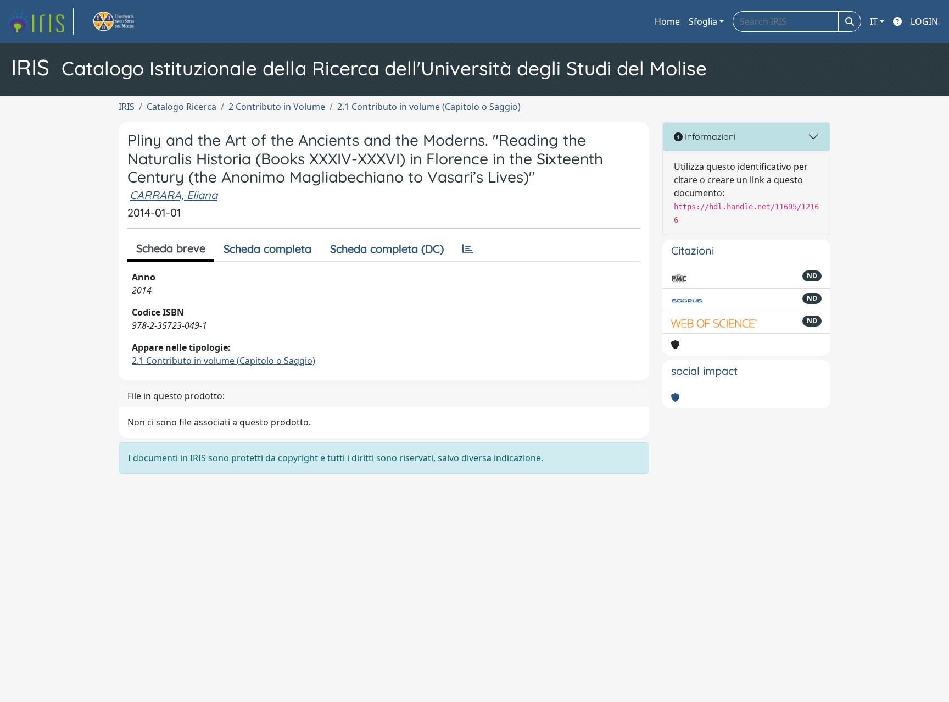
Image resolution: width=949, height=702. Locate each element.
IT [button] (874, 21)
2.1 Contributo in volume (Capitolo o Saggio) (429, 107)
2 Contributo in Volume (276, 107)
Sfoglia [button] (703, 21)
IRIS (127, 107)
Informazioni (709, 136)
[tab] (468, 249)
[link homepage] (40, 21)
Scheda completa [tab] (267, 249)
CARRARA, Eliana (173, 195)
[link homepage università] (126, 21)
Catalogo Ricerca (181, 107)
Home (667, 21)
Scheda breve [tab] (170, 248)
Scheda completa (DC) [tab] (387, 249)
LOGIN (924, 21)
